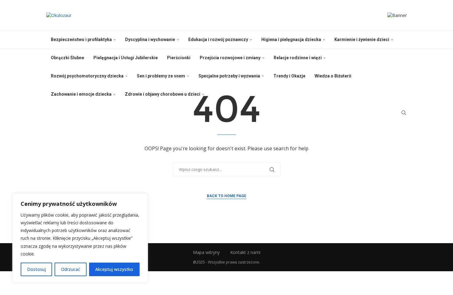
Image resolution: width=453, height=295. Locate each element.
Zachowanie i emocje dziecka (81, 94)
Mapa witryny (206, 252)
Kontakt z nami (245, 252)
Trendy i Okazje (289, 75)
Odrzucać (70, 269)
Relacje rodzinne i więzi (298, 57)
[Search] (404, 113)
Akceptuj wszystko (114, 269)
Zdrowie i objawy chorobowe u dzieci (162, 94)
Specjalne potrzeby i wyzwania (229, 75)
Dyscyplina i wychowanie (150, 39)
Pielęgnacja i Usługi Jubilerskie (125, 57)
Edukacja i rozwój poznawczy (218, 39)
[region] (80, 238)
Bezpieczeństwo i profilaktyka (81, 39)
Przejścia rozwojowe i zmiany (230, 57)
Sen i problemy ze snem (161, 75)
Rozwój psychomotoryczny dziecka (87, 75)
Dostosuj (36, 269)
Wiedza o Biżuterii (333, 75)
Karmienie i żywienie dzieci (361, 39)
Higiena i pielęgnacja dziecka (291, 39)
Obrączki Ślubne (67, 57)
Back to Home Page (226, 196)
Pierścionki (178, 57)
